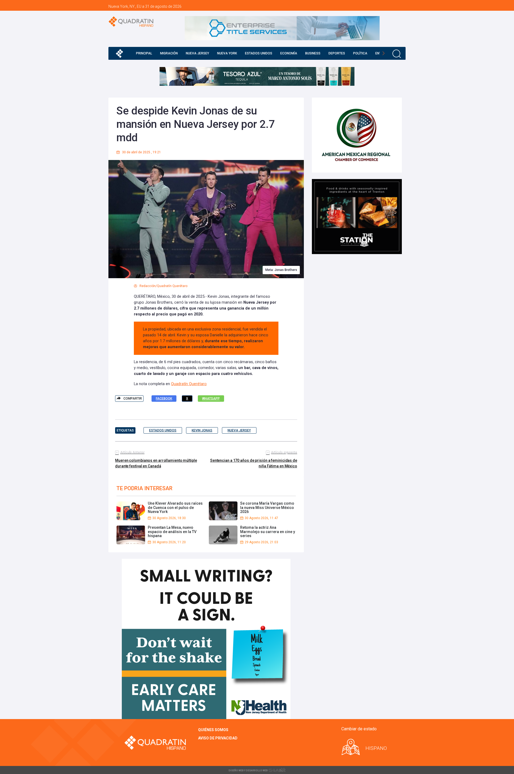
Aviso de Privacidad (217, 738)
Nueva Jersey (197, 53)
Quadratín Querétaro (189, 384)
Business (312, 53)
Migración (169, 53)
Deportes (336, 53)
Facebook (164, 398)
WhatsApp (211, 398)
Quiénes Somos (213, 730)
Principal (144, 53)
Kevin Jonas (202, 430)
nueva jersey (239, 430)
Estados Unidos (258, 53)
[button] (383, 53)
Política (360, 53)
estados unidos (162, 430)
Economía (288, 53)
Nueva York (227, 53)
